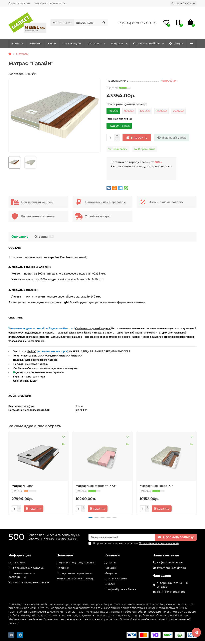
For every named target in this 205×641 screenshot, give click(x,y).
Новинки (62, 567)
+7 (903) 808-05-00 (134, 23)
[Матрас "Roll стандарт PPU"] (102, 458)
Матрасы (117, 43)
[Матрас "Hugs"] (38, 458)
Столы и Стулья (116, 578)
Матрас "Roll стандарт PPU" (96, 486)
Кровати (17, 43)
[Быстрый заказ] (49, 508)
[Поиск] (104, 22)
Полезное (64, 555)
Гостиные (94, 43)
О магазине (16, 562)
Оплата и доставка (19, 3)
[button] (90, 517)
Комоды (110, 567)
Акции (178, 43)
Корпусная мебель (146, 43)
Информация (19, 555)
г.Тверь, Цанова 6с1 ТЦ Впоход (172, 584)
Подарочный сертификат (74, 573)
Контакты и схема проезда (50, 3)
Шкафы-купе (72, 43)
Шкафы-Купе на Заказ (120, 589)
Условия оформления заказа (28, 582)
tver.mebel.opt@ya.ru (171, 567)
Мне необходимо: (119, 118)
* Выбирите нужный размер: (127, 104)
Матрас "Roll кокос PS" (156, 486)
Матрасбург (169, 80)
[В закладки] (63, 436)
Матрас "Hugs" (22, 486)
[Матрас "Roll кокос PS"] (166, 458)
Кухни (52, 43)
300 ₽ (158, 162)
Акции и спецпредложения (75, 562)
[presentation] (8, 472)
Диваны (35, 43)
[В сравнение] (63, 444)
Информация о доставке (26, 567)
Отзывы (43, 237)
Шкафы (110, 583)
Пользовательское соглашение (21, 574)
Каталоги (112, 555)
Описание (19, 237)
